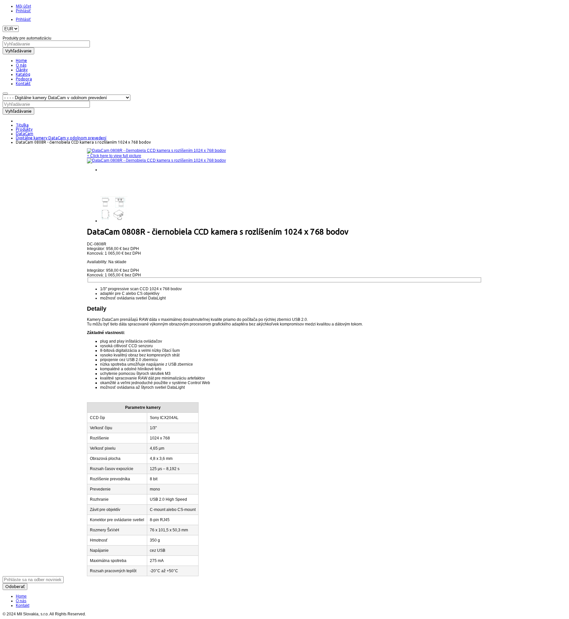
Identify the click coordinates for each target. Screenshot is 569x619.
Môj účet (23, 6)
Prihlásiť (23, 11)
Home (21, 596)
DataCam (24, 133)
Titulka (22, 125)
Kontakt (22, 605)
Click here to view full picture (114, 156)
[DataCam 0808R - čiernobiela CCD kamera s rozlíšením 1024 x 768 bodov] (156, 150)
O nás (21, 601)
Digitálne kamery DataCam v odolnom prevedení (61, 138)
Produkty (24, 129)
